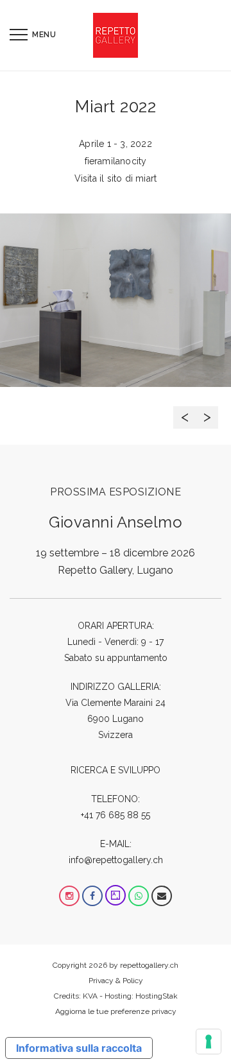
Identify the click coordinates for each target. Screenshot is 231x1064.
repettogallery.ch (149, 965)
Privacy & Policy (116, 980)
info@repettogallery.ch (116, 860)
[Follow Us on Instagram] (69, 896)
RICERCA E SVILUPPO (115, 770)
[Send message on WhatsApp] (138, 896)
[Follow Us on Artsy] (115, 896)
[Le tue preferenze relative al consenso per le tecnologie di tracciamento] (208, 1041)
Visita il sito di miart (115, 178)
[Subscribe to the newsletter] (161, 896)
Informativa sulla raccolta (79, 1048)
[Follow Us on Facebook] (92, 896)
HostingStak (156, 995)
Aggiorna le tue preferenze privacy (115, 1011)
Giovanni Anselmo (115, 522)
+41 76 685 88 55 (115, 815)
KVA (90, 995)
